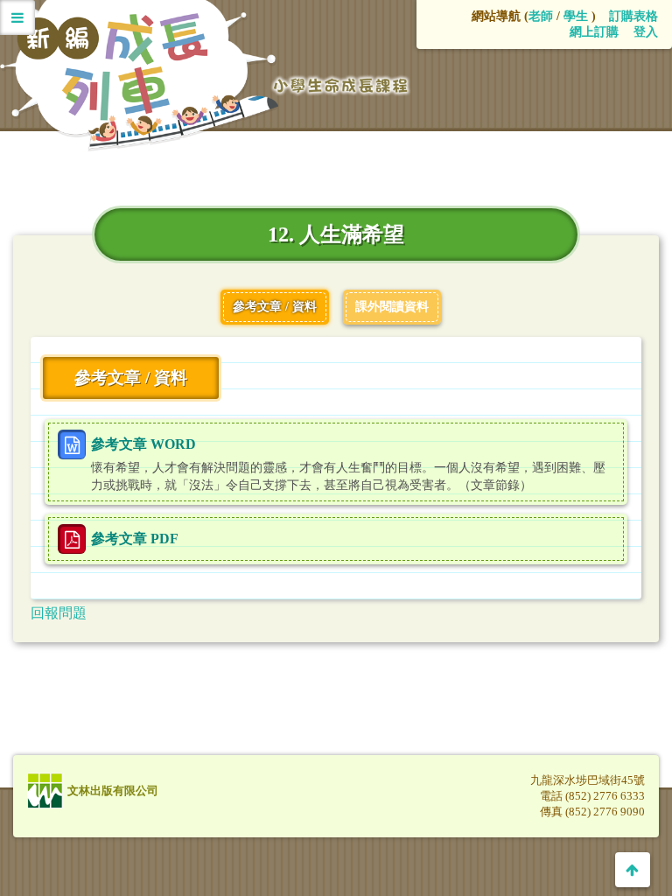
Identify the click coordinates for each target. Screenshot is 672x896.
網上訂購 (594, 31)
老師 (540, 16)
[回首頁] (208, 165)
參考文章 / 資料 (275, 306)
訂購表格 (633, 16)
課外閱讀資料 (392, 306)
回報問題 (59, 613)
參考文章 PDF (134, 538)
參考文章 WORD (143, 444)
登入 (646, 31)
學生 (576, 16)
